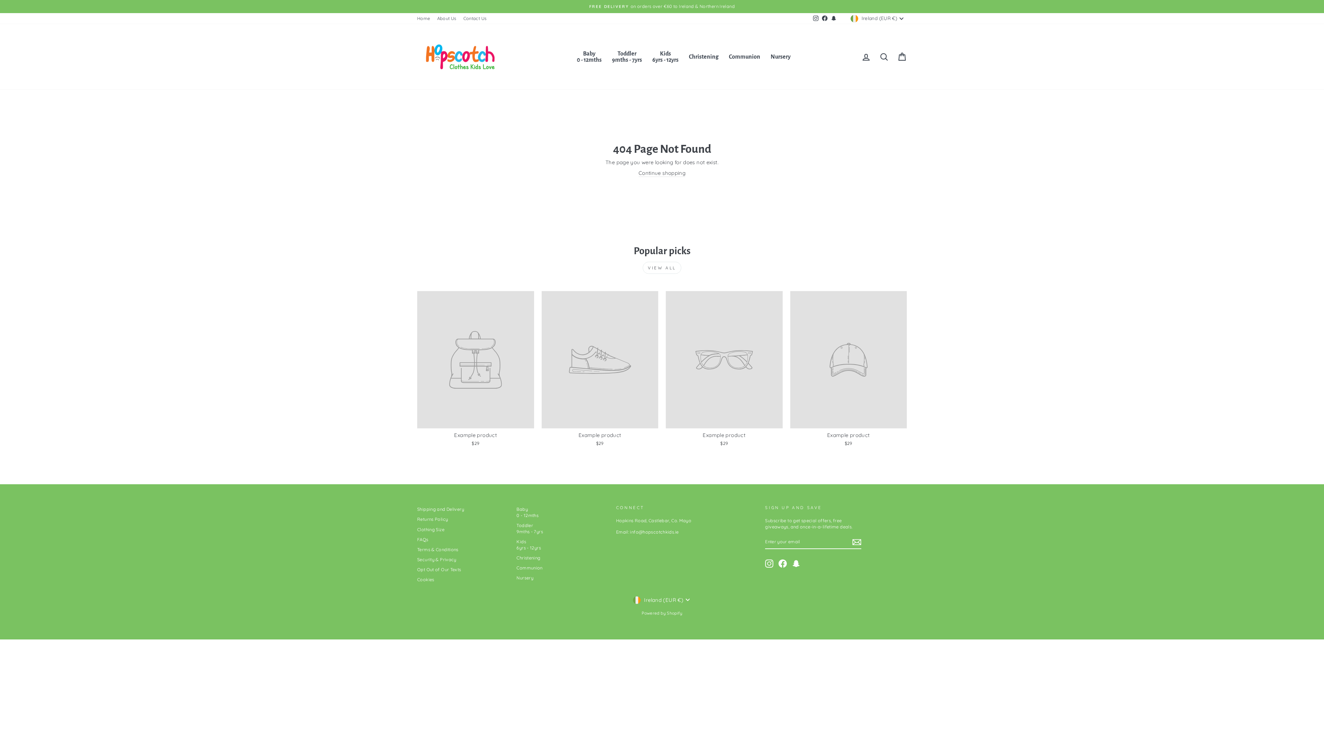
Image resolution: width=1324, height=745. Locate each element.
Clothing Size (430, 529)
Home (423, 18)
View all (662, 267)
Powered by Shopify (662, 613)
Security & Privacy (437, 559)
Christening (704, 57)
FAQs (423, 539)
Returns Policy (432, 519)
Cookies (425, 579)
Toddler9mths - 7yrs (627, 57)
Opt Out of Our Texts (439, 569)
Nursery (781, 57)
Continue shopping (662, 173)
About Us (447, 18)
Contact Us (475, 18)
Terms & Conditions (438, 549)
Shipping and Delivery (440, 509)
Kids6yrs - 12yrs (665, 57)
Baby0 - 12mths (589, 57)
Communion (744, 57)
